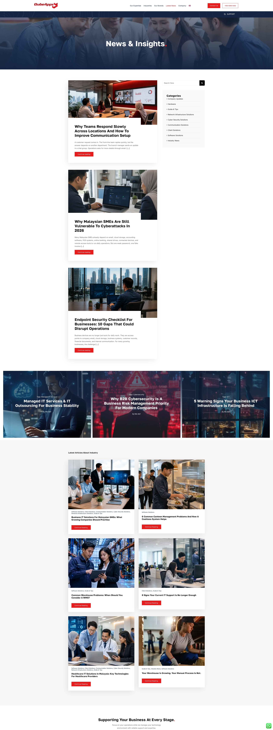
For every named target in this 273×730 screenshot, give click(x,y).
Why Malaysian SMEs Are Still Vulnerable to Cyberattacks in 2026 (102, 226)
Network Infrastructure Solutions (181, 114)
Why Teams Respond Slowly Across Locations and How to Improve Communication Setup (103, 131)
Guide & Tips (173, 109)
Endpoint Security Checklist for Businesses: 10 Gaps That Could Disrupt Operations (104, 324)
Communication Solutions (178, 125)
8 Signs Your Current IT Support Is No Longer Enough (169, 595)
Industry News (173, 141)
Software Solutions (175, 135)
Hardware (172, 104)
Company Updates (175, 99)
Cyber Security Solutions (178, 120)
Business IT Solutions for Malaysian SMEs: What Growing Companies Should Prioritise (96, 518)
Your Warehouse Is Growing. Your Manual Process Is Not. (171, 673)
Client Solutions (174, 130)
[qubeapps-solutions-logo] (46, 4)
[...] (128, 148)
